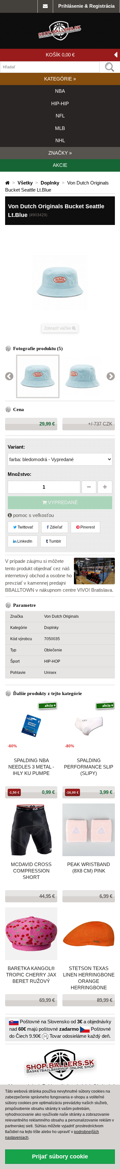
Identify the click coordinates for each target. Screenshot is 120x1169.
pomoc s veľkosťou (33, 515)
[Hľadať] (110, 67)
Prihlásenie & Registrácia (86, 6)
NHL (60, 140)
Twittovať (25, 527)
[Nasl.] (111, 376)
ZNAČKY (60, 153)
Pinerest (87, 527)
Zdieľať (56, 527)
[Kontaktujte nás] (45, 6)
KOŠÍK (60, 54)
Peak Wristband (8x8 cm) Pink (88, 867)
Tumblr (54, 541)
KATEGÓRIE (60, 79)
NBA (60, 91)
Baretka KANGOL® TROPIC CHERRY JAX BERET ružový (31, 975)
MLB (60, 128)
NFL (60, 115)
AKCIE (60, 165)
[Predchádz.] (9, 376)
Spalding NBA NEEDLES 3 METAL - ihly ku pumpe (31, 767)
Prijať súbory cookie (60, 1156)
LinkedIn (24, 541)
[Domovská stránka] (8, 182)
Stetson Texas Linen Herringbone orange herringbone (89, 978)
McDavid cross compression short (31, 871)
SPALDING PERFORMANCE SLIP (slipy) (88, 767)
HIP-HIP (60, 103)
